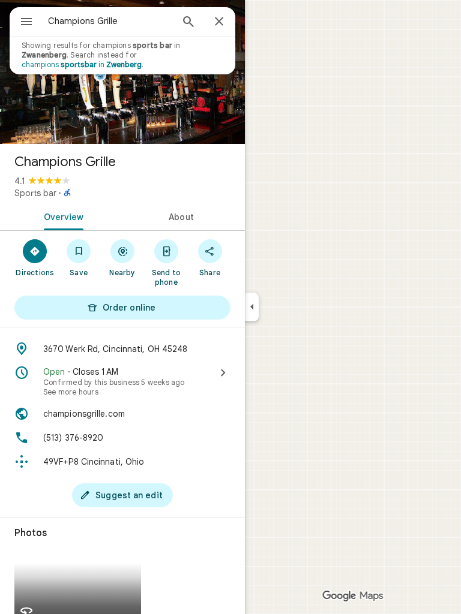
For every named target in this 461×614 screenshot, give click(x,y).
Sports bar (35, 193)
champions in (82, 64)
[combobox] (110, 21)
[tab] (61, 215)
